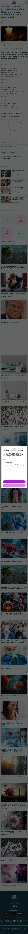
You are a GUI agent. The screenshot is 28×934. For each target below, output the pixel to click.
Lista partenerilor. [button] (11, 471)
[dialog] (14, 467)
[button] (14, 463)
